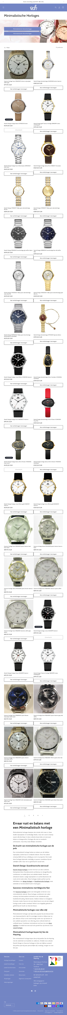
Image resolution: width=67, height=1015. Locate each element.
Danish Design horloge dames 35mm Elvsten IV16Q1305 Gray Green (17, 462)
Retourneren (22, 975)
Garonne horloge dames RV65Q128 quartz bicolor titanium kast (18, 589)
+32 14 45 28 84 (39, 969)
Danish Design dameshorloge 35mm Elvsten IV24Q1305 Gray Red (47, 420)
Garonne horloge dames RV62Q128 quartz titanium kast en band (48, 547)
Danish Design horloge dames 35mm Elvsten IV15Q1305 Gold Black (47, 462)
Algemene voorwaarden (25, 978)
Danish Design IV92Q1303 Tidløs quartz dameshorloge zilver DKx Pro (17, 293)
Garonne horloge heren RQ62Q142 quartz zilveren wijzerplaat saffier (16, 758)
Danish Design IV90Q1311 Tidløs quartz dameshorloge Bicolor (47, 208)
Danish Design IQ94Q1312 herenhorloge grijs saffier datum (18, 250)
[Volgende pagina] (42, 815)
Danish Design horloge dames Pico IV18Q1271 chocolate (47, 165)
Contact (21, 960)
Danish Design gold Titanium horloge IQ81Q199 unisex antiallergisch (47, 124)
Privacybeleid (40, 1010)
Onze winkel (22, 967)
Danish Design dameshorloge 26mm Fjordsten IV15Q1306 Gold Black (48, 377)
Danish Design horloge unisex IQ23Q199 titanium (46, 630)
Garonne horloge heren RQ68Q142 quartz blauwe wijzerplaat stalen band (16, 716)
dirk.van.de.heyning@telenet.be (44, 971)
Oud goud (6, 971)
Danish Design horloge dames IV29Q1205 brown (16, 123)
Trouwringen (7, 978)
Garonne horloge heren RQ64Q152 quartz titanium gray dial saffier (48, 716)
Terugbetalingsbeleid (58, 1012)
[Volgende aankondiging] (64, 2)
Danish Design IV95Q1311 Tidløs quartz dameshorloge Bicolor (17, 208)
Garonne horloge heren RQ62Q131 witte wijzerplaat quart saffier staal (18, 800)
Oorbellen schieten (9, 975)
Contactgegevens (48, 1012)
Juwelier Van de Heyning (22, 1010)
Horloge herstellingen (9, 960)
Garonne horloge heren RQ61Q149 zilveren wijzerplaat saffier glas (17, 82)
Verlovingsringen (8, 982)
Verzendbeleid (60, 1010)
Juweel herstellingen (9, 964)
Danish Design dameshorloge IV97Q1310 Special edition (47, 335)
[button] (3, 7)
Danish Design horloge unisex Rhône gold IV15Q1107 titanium (17, 504)
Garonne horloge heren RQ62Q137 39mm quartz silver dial (48, 757)
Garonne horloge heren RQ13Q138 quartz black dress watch (48, 800)
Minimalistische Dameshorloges (22, 29)
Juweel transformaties (10, 967)
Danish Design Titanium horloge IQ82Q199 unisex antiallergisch (46, 673)
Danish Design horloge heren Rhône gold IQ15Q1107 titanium (46, 504)
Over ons (21, 964)
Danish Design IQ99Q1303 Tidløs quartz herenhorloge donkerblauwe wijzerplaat (17, 335)
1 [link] (24, 815)
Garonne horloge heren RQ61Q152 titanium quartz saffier (47, 588)
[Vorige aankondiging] (3, 2)
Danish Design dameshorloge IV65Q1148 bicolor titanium (47, 81)
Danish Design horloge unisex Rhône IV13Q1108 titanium (18, 377)
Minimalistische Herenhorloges (22, 33)
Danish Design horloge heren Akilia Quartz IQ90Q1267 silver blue (17, 166)
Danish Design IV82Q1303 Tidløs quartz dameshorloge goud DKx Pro (48, 293)
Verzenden (22, 971)
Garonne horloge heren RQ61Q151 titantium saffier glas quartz (17, 631)
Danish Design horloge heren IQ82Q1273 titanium (16, 419)
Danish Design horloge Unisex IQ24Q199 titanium (16, 673)
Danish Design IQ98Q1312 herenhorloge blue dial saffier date (47, 251)
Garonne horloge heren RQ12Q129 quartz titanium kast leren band (17, 547)
